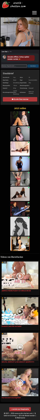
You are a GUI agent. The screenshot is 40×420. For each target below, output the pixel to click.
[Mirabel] (20, 226)
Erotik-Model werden (27, 415)
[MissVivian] (20, 209)
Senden (33, 66)
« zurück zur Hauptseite (20, 409)
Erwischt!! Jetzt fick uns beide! (12, 326)
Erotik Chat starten (21, 99)
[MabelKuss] (20, 133)
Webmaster (21, 418)
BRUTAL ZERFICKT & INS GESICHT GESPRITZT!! (18, 362)
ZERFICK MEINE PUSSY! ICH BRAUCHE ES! (16, 291)
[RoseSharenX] (20, 179)
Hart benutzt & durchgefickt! (11, 398)
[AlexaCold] (20, 148)
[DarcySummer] (20, 118)
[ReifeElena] (20, 163)
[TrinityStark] (20, 243)
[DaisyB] (20, 194)
